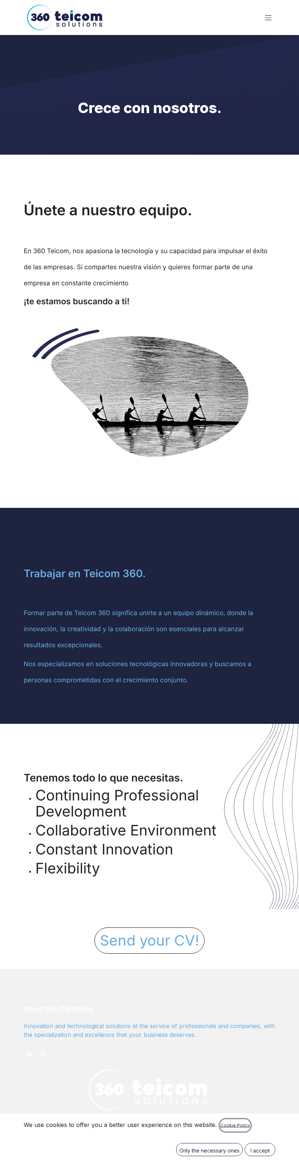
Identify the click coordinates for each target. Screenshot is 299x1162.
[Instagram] (43, 1053)
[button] (209, 1149)
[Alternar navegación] (268, 17)
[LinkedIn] (29, 1053)
